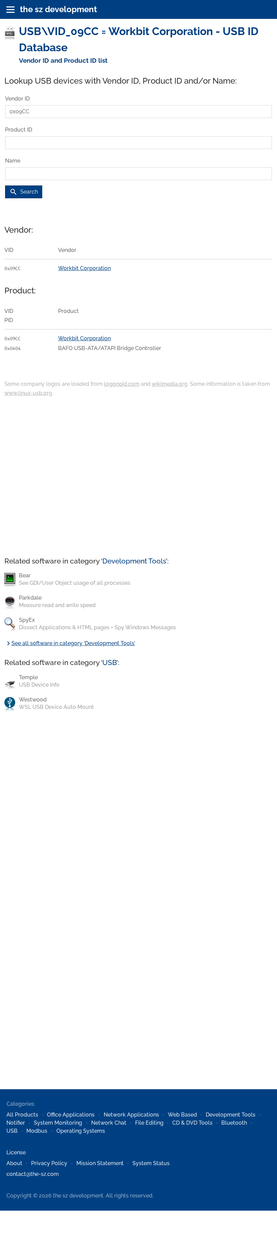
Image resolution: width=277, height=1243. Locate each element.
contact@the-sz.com (32, 1174)
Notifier (15, 1123)
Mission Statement (100, 1163)
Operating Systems (80, 1131)
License (16, 1152)
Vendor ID (17, 98)
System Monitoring (58, 1123)
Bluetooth (234, 1123)
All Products (22, 1114)
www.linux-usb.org (28, 393)
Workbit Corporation (84, 268)
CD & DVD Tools (192, 1123)
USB (109, 662)
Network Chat (108, 1123)
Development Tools (134, 561)
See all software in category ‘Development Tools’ (69, 643)
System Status (151, 1163)
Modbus (36, 1131)
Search (23, 192)
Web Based (182, 1114)
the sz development (58, 9)
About (14, 1163)
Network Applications (131, 1114)
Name (12, 160)
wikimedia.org (169, 384)
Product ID (18, 129)
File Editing (149, 1123)
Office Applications (71, 1114)
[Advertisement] (138, 477)
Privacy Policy (49, 1163)
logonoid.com (122, 384)
